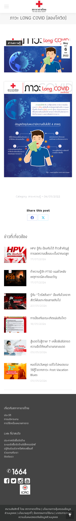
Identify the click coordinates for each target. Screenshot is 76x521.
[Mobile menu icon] (6, 6)
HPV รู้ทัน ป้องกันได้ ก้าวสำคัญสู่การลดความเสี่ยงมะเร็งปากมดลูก (49, 251)
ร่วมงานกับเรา (11, 452)
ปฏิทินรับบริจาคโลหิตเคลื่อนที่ (18, 448)
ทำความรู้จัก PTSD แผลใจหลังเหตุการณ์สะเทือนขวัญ (48, 274)
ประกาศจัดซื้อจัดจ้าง (14, 440)
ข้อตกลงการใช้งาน (44, 513)
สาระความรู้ (14, 43)
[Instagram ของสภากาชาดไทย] (21, 481)
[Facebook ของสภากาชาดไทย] (7, 481)
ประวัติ (7, 415)
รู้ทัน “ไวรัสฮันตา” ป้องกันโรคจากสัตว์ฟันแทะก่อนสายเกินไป (50, 297)
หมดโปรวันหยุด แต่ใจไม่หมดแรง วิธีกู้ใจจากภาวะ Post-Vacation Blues (49, 369)
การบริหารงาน (11, 419)
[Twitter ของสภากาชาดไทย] (14, 481)
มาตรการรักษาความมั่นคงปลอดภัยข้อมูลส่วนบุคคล (45, 515)
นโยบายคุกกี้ (25, 513)
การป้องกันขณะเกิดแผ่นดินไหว (48, 318)
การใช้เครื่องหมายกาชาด (16, 423)
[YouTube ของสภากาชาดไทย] (28, 481)
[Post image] (15, 255)
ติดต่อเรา (9, 456)
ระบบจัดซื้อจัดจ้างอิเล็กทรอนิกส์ (19, 444)
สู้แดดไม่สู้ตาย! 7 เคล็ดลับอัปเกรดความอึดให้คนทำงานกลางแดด (50, 344)
